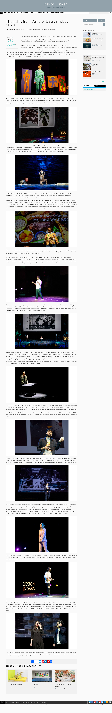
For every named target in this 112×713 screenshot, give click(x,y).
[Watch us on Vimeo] (102, 702)
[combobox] (99, 13)
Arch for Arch (95, 64)
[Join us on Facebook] (93, 20)
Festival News (9, 45)
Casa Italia (35, 684)
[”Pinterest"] (101, 20)
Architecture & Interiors (11, 41)
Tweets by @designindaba (89, 89)
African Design (10, 40)
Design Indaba (97, 704)
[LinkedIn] (45, 661)
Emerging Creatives (11, 12)
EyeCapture (94, 33)
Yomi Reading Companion (98, 38)
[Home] (56, 5)
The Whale (94, 44)
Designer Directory (58, 12)
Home (1, 13)
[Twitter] (40, 661)
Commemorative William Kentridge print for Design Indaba (98, 57)
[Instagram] (97, 702)
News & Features (27, 12)
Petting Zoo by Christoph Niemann (97, 72)
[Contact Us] (110, 702)
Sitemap (36, 702)
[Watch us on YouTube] (100, 702)
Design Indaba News (11, 44)
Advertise (18, 702)
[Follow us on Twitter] (86, 20)
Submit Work (25, 702)
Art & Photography (10, 42)
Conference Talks (42, 12)
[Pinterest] (43, 661)
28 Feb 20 (12, 37)
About (7, 702)
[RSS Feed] (107, 702)
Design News (12, 687)
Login (31, 702)
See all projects (102, 81)
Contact (12, 702)
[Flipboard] (48, 661)
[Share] (51, 661)
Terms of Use (43, 702)
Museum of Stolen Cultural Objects (63, 685)
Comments (9, 47)
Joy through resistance (15, 684)
